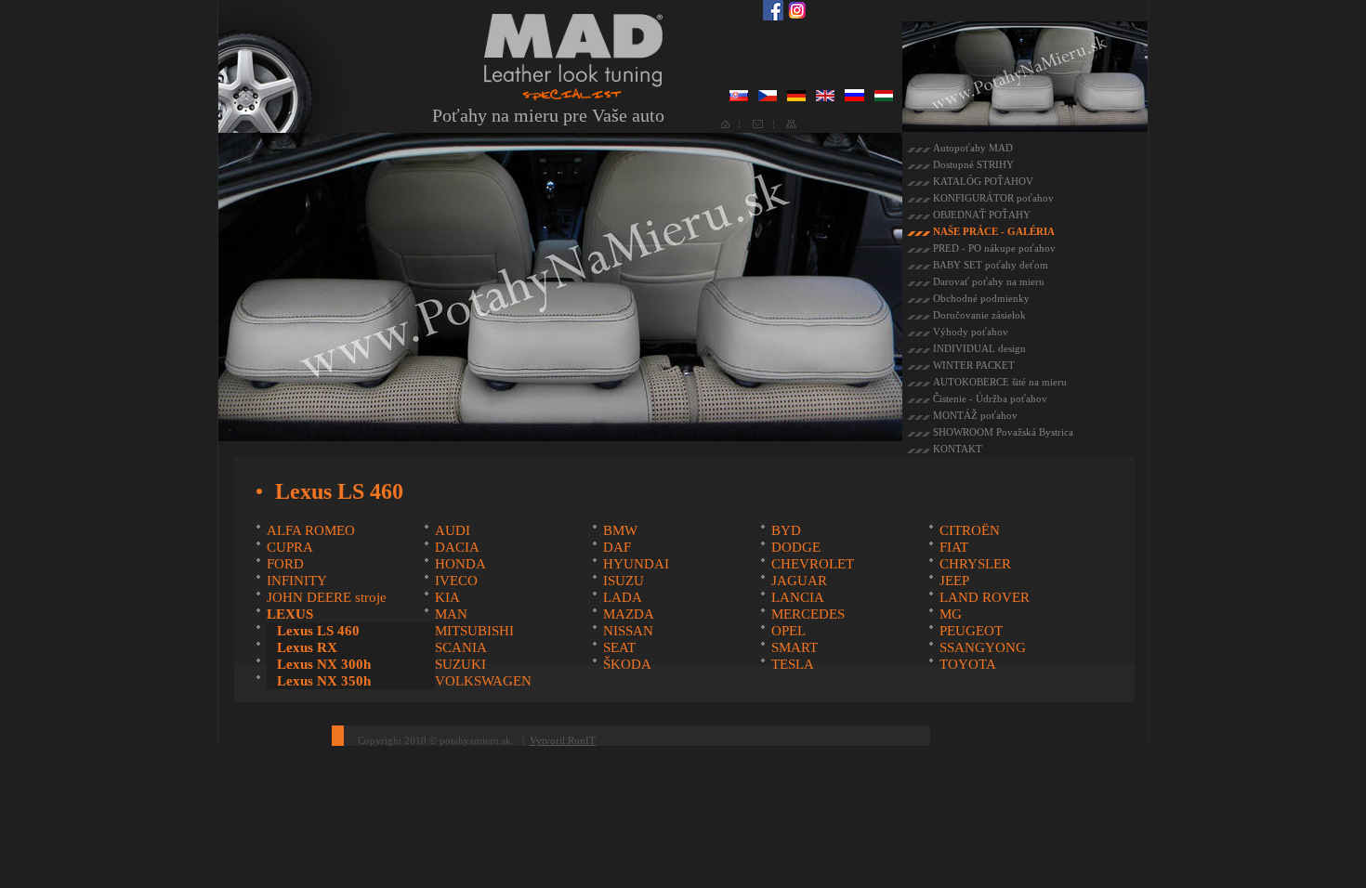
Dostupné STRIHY (973, 164)
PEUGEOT (971, 630)
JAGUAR (799, 580)
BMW (620, 530)
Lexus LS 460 (318, 630)
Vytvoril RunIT (563, 740)
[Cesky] (767, 97)
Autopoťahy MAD (973, 147)
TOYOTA (967, 664)
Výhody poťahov (970, 331)
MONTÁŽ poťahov (975, 415)
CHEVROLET (812, 563)
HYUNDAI (636, 563)
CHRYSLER (975, 563)
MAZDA (628, 614)
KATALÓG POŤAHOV (983, 181)
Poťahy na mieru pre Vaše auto (548, 115)
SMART (794, 647)
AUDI (452, 530)
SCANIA (461, 647)
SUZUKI (460, 664)
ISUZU (623, 580)
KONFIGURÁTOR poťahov (993, 197)
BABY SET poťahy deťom (990, 264)
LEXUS (290, 614)
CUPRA (290, 547)
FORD (285, 563)
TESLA (792, 664)
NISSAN (628, 630)
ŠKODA (627, 664)
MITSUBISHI (474, 630)
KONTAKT (957, 448)
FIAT (953, 547)
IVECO (456, 580)
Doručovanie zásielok (979, 314)
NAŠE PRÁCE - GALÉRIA (994, 231)
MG (950, 614)
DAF (617, 547)
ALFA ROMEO (311, 530)
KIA (447, 597)
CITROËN (969, 530)
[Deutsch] (796, 97)
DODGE (796, 547)
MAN (451, 614)
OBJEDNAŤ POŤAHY (982, 214)
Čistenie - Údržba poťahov (990, 398)
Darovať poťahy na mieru (988, 281)
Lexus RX (307, 647)
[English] (825, 97)
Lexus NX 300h (324, 664)
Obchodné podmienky (981, 298)
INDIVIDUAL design (979, 348)
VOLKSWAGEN (483, 680)
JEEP (954, 580)
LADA (622, 597)
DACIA (457, 547)
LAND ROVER (984, 597)
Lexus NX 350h (324, 680)
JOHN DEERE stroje (327, 597)
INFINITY (297, 580)
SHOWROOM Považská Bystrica (1003, 431)
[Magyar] (883, 97)
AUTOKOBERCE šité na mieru (1000, 381)
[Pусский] (854, 97)
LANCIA (797, 597)
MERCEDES (808, 614)
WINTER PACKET (974, 365)
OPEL (788, 630)
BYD (786, 530)
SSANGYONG (982, 647)
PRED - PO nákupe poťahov (994, 248)
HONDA (460, 563)
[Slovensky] (738, 97)
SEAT (619, 647)
